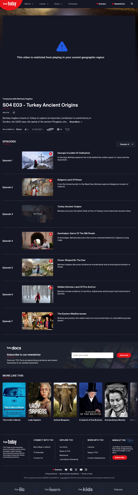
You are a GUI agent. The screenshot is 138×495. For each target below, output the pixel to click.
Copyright (63, 478)
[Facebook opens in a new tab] (71, 469)
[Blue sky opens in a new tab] (66, 469)
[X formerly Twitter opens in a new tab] (76, 469)
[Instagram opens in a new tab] (86, 469)
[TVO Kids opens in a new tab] (85, 488)
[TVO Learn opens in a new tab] (52, 488)
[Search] (132, 4)
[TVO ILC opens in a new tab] (19, 488)
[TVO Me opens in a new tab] (118, 488)
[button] (125, 144)
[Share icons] (14, 113)
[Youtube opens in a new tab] (81, 469)
